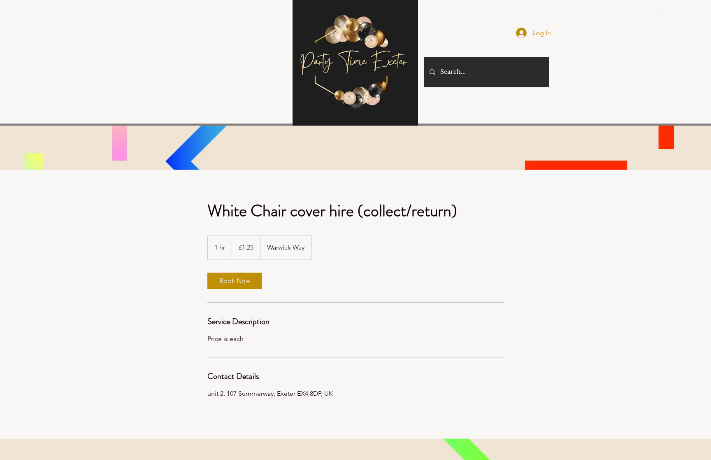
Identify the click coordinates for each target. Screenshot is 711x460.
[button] (662, 11)
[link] (234, 281)
